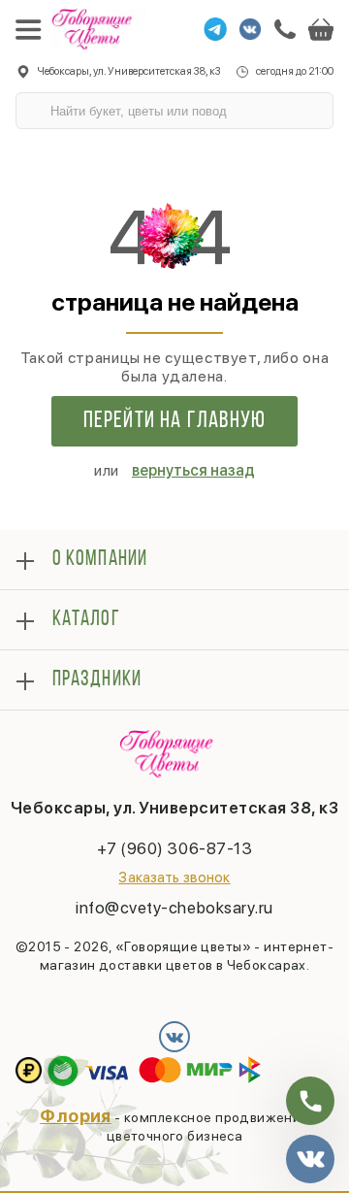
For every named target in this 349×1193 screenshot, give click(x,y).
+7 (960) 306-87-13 (174, 848)
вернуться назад (193, 470)
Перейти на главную (175, 421)
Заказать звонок (174, 877)
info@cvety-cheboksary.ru (174, 907)
